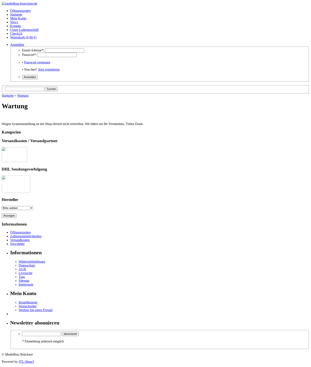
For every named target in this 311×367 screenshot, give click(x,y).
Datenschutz (27, 265)
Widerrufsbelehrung (32, 261)
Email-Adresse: (33, 50)
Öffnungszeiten (20, 232)
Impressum (26, 284)
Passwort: (29, 54)
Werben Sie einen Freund (35, 310)
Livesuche (25, 273)
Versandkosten (20, 240)
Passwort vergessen (37, 62)
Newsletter (17, 244)
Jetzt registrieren (49, 69)
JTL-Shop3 (26, 361)
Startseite (8, 95)
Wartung (23, 95)
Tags (22, 277)
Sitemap (24, 280)
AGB (22, 269)
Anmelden (17, 44)
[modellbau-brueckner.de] (19, 3)
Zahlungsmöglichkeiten (25, 236)
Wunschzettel (27, 306)
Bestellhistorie (28, 302)
